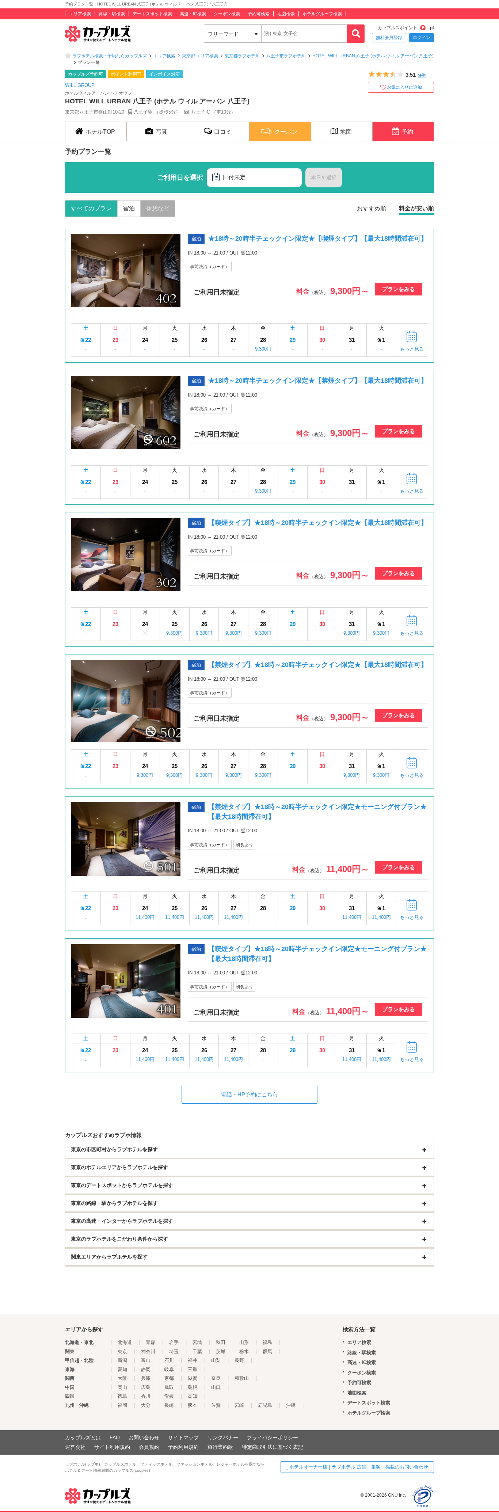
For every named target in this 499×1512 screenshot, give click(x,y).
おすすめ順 (371, 208)
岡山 (122, 1387)
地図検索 (286, 13)
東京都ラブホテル (242, 55)
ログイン (421, 37)
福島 (267, 1342)
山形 (244, 1342)
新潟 (122, 1360)
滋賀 (192, 1378)
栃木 (244, 1351)
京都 (169, 1378)
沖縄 (291, 1405)
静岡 (146, 1369)
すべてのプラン (91, 208)
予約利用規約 (183, 1447)
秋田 (220, 1342)
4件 (422, 75)
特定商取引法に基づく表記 (272, 1447)
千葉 (197, 1351)
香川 (146, 1396)
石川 (169, 1360)
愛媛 (169, 1396)
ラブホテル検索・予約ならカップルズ (109, 55)
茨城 (220, 1351)
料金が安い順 (416, 208)
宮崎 (239, 1405)
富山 (146, 1360)
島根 (192, 1387)
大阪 (122, 1378)
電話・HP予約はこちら (249, 1094)
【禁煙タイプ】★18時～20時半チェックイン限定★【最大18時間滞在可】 (317, 664)
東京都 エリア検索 (200, 55)
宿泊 (129, 208)
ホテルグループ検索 (322, 13)
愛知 (122, 1369)
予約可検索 (259, 13)
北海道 (125, 1342)
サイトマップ (183, 1437)
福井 (192, 1360)
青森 (150, 1342)
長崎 (169, 1405)
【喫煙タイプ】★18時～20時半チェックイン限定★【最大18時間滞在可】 (317, 522)
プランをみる (398, 289)
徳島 (122, 1396)
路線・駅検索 (112, 13)
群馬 (267, 1351)
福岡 (122, 1405)
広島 (146, 1387)
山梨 (216, 1360)
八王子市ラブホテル (286, 55)
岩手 (174, 1342)
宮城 (197, 1342)
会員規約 (149, 1447)
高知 (192, 1396)
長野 (239, 1360)
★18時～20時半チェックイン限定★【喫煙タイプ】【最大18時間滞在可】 (317, 238)
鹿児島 (265, 1405)
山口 (216, 1387)
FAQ (115, 1437)
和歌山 (242, 1378)
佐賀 (216, 1405)
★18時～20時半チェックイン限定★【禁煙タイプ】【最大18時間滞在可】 (317, 380)
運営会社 (75, 1447)
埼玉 (174, 1351)
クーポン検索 (227, 13)
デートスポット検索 (152, 13)
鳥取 (169, 1387)
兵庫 (146, 1378)
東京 (122, 1351)
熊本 (192, 1405)
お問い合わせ (144, 1437)
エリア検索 (80, 13)
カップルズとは (83, 1437)
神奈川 (148, 1351)
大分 (146, 1405)
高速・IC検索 (193, 13)
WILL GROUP (80, 85)
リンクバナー (222, 1437)
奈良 (216, 1378)
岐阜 (169, 1369)
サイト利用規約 (112, 1447)
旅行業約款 (220, 1447)
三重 (192, 1369)
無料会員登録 (389, 37)
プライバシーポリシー (272, 1437)
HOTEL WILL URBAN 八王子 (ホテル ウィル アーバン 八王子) (373, 55)
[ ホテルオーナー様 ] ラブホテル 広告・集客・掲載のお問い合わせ (357, 1467)
